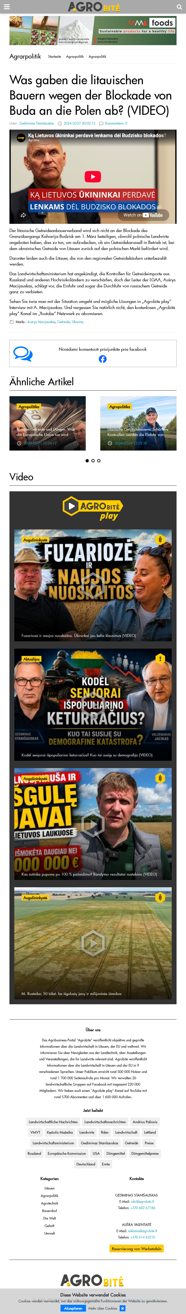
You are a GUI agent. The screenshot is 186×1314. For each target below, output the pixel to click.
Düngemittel (116, 1153)
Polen (104, 1132)
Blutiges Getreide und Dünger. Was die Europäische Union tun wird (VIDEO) (46, 434)
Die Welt (49, 1218)
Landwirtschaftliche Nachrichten (53, 1121)
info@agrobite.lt (142, 1201)
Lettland (150, 1132)
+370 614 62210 (142, 1237)
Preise (149, 1142)
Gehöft (49, 1225)
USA (96, 1153)
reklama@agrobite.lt (142, 1231)
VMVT (35, 1132)
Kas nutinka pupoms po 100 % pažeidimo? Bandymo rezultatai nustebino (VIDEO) (89, 874)
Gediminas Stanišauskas (36, 123)
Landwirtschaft (126, 1132)
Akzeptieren (73, 1308)
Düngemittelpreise (145, 1153)
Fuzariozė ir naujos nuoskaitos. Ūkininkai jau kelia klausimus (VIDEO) (79, 635)
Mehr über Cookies (102, 1308)
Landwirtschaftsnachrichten (105, 1121)
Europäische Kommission (67, 1153)
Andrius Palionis (145, 1121)
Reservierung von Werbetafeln (136, 1248)
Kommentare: (116, 123)
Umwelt (49, 1233)
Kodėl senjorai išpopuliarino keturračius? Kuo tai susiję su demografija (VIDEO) (87, 754)
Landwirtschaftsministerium (53, 1142)
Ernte (106, 1164)
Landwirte (86, 1132)
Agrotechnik (49, 1203)
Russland (34, 1153)
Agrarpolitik (75, 56)
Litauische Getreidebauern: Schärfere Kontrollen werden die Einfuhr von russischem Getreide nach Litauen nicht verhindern (138, 437)
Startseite (54, 56)
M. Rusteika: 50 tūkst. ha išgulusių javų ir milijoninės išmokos (71, 993)
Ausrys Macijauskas (41, 321)
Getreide (63, 321)
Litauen (49, 1188)
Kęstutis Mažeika (60, 1132)
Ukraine (77, 321)
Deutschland (86, 1164)
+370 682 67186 (142, 1207)
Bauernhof (49, 1210)
